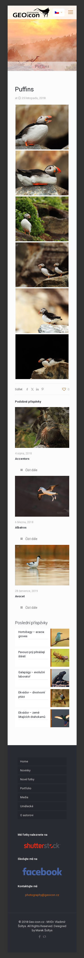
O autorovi (26, 815)
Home (24, 761)
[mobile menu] (70, 12)
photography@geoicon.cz (42, 895)
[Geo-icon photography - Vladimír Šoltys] (30, 12)
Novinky (25, 770)
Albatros (20, 527)
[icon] (44, 937)
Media (24, 797)
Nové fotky (27, 779)
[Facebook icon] (39, 937)
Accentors (22, 458)
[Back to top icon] (75, 949)
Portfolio (25, 788)
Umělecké (26, 806)
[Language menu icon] (59, 12)
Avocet (20, 596)
